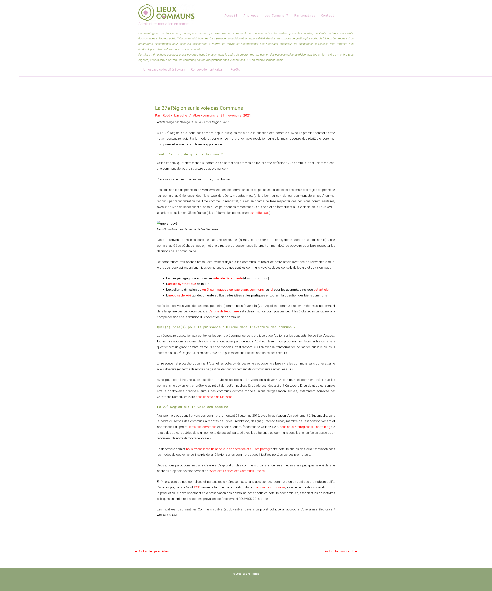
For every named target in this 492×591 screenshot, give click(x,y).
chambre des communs (269, 487)
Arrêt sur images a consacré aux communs (233, 289)
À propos (251, 15)
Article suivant (341, 551)
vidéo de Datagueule (228, 278)
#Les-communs (204, 115)
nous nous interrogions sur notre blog (305, 427)
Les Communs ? (276, 15)
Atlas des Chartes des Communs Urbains (237, 471)
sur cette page (259, 213)
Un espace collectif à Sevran (164, 69)
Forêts (235, 69)
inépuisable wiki (179, 295)
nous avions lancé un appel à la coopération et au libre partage (228, 449)
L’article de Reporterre (224, 311)
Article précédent (153, 551)
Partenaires (304, 15)
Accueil (230, 15)
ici (271, 289)
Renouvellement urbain (207, 69)
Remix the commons (202, 427)
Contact (327, 15)
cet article (321, 289)
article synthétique (182, 284)
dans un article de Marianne (214, 397)
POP (197, 487)
